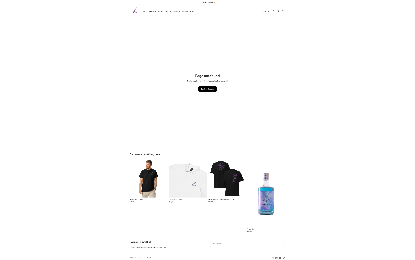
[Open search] (273, 11)
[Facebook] (272, 258)
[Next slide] (164, 178)
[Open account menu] (278, 11)
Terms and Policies (146, 258)
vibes (136, 258)
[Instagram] (276, 258)
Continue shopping (207, 89)
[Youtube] (280, 258)
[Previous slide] (133, 178)
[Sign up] (282, 244)
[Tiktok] (284, 258)
